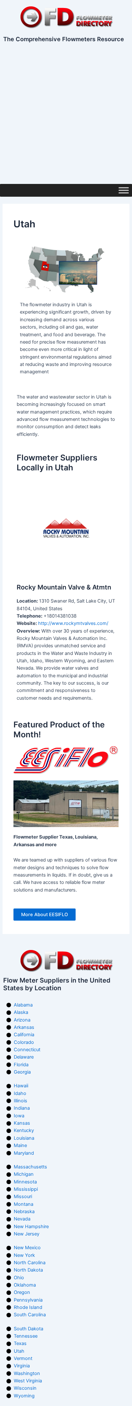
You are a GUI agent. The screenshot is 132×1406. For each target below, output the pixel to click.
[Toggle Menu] (124, 190)
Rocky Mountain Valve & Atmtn (64, 587)
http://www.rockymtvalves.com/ (73, 623)
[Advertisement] (66, 115)
